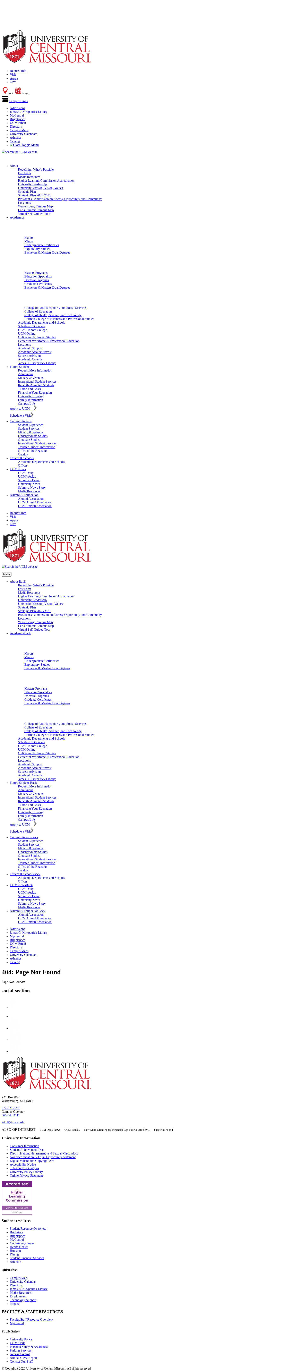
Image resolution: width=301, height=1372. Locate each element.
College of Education (38, 311)
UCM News (18, 469)
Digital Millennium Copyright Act (32, 1160)
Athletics (15, 137)
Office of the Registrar (32, 450)
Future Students (20, 366)
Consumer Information (24, 1146)
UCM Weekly (27, 476)
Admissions (17, 108)
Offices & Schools (22, 458)
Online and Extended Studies (37, 337)
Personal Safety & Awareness (29, 1346)
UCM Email (18, 123)
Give (13, 82)
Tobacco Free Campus (24, 1168)
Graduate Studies (29, 439)
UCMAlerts (17, 1343)
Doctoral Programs (36, 280)
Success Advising (29, 355)
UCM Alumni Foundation (35, 502)
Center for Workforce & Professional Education (48, 341)
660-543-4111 (11, 1115)
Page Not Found (163, 1129)
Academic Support (30, 348)
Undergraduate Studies (33, 436)
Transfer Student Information (36, 447)
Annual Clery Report (23, 1358)
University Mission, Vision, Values (40, 188)
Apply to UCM (22, 408)
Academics (17, 217)
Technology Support (23, 1300)
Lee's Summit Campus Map (36, 210)
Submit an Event (29, 480)
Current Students (21, 421)
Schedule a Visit (20, 415)
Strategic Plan (27, 191)
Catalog (15, 141)
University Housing (30, 396)
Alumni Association (31, 498)
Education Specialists (38, 276)
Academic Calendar (31, 359)
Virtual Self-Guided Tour (34, 213)
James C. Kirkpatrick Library (29, 111)
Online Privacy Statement (26, 1175)
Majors (28, 237)
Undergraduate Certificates (41, 245)
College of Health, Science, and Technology (52, 315)
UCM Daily (26, 473)
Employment (18, 1296)
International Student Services (37, 381)
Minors (29, 241)
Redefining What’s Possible (36, 169)
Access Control (20, 1354)
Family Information (30, 400)
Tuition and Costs (29, 389)
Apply (14, 78)
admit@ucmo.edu (13, 1122)
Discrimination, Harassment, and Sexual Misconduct (44, 1153)
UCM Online (26, 333)
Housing (15, 1250)
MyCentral (17, 115)
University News (29, 484)
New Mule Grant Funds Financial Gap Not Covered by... (117, 1129)
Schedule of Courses (31, 326)
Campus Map (18, 1278)
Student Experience (30, 425)
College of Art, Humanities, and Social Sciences (55, 307)
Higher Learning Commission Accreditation (46, 180)
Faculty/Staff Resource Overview (31, 1319)
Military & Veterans (30, 378)
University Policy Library (26, 1172)
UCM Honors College (32, 330)
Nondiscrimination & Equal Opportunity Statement (43, 1157)
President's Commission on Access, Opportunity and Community (60, 199)
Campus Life (26, 403)
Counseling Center (22, 1243)
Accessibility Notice (23, 1164)
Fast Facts (24, 173)
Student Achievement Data (27, 1149)
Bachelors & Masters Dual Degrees (47, 252)
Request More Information (35, 370)
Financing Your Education (35, 392)
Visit (13, 74)
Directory (16, 126)
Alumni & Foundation (24, 495)
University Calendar (23, 1281)
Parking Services (21, 1350)
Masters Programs (36, 272)
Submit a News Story (32, 487)
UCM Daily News (50, 1129)
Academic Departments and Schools (41, 322)
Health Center (19, 1247)
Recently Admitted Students (36, 385)
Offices (22, 465)
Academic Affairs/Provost (34, 352)
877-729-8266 (11, 1108)
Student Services (29, 428)
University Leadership (32, 184)
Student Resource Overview (28, 1228)
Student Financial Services (27, 1258)
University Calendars (23, 134)
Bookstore (16, 1232)
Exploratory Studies (37, 248)
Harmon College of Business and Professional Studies (59, 319)
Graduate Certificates (38, 284)
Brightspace (17, 119)
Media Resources (29, 177)
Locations (24, 202)
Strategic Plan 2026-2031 (34, 195)
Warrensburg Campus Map (35, 206)
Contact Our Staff (21, 1361)
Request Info (18, 71)
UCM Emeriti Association (35, 506)
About (14, 166)
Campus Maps (19, 130)
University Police (21, 1339)
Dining (14, 1254)
